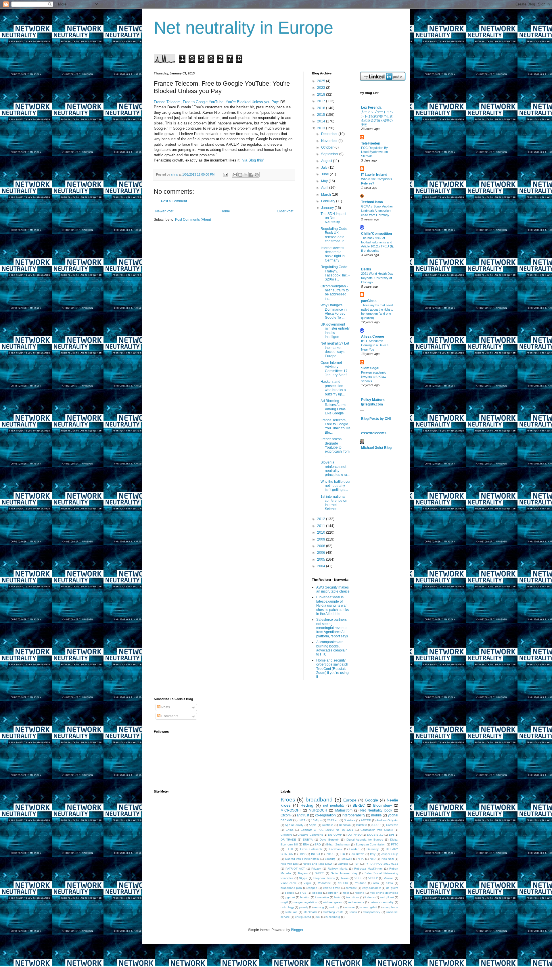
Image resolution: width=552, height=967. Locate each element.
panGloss (369, 301)
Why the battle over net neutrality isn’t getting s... (335, 486)
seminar (349, 907)
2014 (321, 121)
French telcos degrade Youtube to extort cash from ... (335, 447)
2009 (321, 539)
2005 (321, 559)
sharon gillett (368, 907)
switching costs (333, 912)
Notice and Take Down (318, 863)
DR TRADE (288, 839)
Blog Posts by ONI (376, 419)
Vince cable (289, 883)
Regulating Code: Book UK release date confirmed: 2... (334, 235)
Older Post (285, 211)
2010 (321, 532)
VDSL (358, 878)
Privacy (316, 868)
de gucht (392, 887)
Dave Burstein (329, 839)
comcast (351, 887)
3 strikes (349, 820)
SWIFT (319, 873)
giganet (290, 897)
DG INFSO (355, 834)
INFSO (315, 854)
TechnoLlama (372, 202)
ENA (306, 844)
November (329, 141)
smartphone (390, 907)
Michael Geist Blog (376, 448)
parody (303, 907)
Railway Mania (338, 868)
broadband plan (291, 887)
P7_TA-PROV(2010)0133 (381, 863)
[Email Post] (225, 174)
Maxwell (347, 858)
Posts (165, 707)
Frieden (354, 849)
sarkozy (334, 907)
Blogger (297, 930)
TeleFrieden (370, 143)
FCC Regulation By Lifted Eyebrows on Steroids (374, 152)
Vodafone (324, 883)
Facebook (335, 849)
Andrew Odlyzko (387, 820)
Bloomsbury (382, 805)
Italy (372, 854)
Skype (303, 878)
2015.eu (332, 820)
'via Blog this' (253, 160)
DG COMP (335, 834)
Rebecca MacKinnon (368, 868)
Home (225, 211)
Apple (313, 824)
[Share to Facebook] (251, 175)
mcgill (284, 902)
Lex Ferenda (371, 107)
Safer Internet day (344, 873)
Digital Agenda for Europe (364, 839)
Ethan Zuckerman (338, 844)
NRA (361, 858)
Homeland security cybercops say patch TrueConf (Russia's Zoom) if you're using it (332, 668)
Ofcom (286, 815)
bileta (389, 883)
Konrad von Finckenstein (302, 858)
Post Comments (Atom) (193, 220)
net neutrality (333, 805)
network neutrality (381, 902)
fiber (346, 892)
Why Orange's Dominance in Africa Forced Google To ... (334, 311)
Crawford (286, 834)
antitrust (303, 815)
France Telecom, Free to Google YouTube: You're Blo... (335, 426)
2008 (321, 546)
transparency (371, 912)
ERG (318, 844)
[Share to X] (246, 175)
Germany (373, 849)
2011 (321, 526)
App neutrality (294, 824)
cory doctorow (371, 887)
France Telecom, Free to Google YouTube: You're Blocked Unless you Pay (216, 102)
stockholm (310, 912)
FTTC (394, 844)
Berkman (345, 824)
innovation (322, 897)
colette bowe (331, 887)
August (327, 161)
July (324, 168)
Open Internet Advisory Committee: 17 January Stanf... (335, 369)
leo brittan (352, 897)
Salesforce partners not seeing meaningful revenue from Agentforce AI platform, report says (332, 628)
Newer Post (164, 211)
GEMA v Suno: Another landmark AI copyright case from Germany (377, 211)
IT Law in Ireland (374, 175)
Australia (328, 824)
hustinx (305, 897)
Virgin (307, 883)
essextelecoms (373, 433)
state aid (291, 912)
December (329, 134)
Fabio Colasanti (311, 849)
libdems (370, 897)
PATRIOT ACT (295, 868)
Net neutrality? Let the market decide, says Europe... (335, 349)
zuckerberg (332, 916)
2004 (321, 566)
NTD (372, 858)
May (325, 181)
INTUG (330, 854)
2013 (321, 128)
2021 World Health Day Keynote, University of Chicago (377, 278)
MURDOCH (318, 810)
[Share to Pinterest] (257, 175)
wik (318, 916)
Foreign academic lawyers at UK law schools (373, 377)
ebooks (317, 892)
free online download (384, 892)
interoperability (353, 815)
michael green (332, 902)
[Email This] (235, 175)
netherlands (356, 902)
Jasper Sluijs (389, 854)
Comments (169, 716)
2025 (321, 81)
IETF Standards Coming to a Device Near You (374, 345)
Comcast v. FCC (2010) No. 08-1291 (327, 829)
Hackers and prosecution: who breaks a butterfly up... (333, 388)
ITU (342, 854)
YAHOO (343, 883)
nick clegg (287, 907)
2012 (321, 519)
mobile (376, 815)
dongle (289, 892)
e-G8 (303, 892)
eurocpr (332, 892)
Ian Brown (358, 854)
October (327, 147)
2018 (321, 95)
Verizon (389, 878)
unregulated (303, 916)
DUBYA (308, 839)
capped (312, 887)
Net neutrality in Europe (243, 27)
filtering (359, 892)
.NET (302, 820)
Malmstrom (343, 810)
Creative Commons (310, 834)
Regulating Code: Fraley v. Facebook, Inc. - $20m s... (335, 273)
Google (371, 800)
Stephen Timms (323, 878)
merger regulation (305, 902)
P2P (356, 863)
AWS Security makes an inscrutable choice (333, 589)
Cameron (392, 824)
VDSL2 (373, 878)
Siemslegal (370, 368)
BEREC (359, 805)
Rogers (303, 873)
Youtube (360, 883)
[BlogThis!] (240, 175)
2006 (321, 553)
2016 (321, 108)
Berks (366, 269)
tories (353, 912)
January (328, 208)
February (328, 201)
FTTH (289, 849)
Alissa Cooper (372, 336)
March (326, 195)
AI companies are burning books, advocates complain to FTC (332, 648)
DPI (391, 834)
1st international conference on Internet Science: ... (334, 503)
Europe (349, 800)
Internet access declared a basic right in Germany (333, 254)
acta (376, 883)
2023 (321, 88)
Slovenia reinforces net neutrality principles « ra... (335, 468)
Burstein (361, 824)
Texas (344, 878)
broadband (319, 800)
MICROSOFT (291, 810)
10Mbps (316, 820)
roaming (318, 907)
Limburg (330, 858)
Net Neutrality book (376, 810)
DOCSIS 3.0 (375, 834)
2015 (321, 115)
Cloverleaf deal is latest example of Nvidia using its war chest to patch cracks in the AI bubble (332, 605)
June (325, 174)
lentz (337, 897)
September (330, 154)
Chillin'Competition (376, 234)
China (290, 829)
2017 (321, 101)
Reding (306, 805)
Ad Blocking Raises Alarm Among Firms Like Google (333, 407)
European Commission (371, 844)
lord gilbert (387, 897)
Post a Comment (174, 201)
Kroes (288, 800)
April (325, 188)
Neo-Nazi (388, 858)
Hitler (302, 854)
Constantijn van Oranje (377, 829)
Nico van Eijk (289, 863)
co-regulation (325, 815)
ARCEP (366, 820)
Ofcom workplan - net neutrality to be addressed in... (335, 292)
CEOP (376, 824)
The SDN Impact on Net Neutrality (333, 218)
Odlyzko (343, 863)
